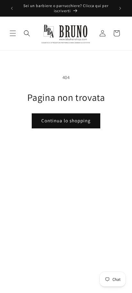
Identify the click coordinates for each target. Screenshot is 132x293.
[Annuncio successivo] (120, 8)
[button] (13, 33)
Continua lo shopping (66, 121)
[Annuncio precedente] (12, 8)
